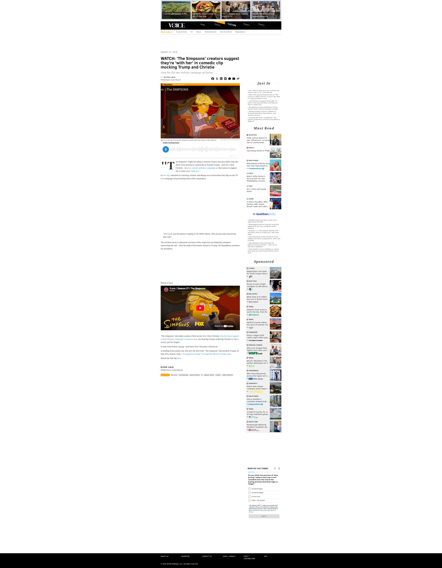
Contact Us (207, 556)
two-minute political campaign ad (203, 168)
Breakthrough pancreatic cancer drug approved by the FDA (262, 221)
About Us (164, 556)
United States (195, 375)
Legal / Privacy (229, 556)
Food (250, 186)
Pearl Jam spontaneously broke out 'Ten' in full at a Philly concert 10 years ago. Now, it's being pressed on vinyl (264, 96)
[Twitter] (217, 79)
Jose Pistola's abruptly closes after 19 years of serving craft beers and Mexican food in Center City (263, 103)
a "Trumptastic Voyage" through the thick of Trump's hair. (206, 354)
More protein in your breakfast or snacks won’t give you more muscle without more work (263, 251)
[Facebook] (213, 79)
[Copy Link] (238, 79)
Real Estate (252, 294)
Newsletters (240, 32)
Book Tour (252, 281)
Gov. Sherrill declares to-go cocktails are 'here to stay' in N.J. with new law (263, 91)
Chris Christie (227, 375)
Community (252, 383)
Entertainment (211, 32)
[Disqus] (200, 438)
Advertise (185, 556)
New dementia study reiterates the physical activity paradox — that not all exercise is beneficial (262, 245)
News (202, 24)
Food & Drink (181, 32)
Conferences (253, 371)
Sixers (251, 199)
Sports (261, 24)
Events (247, 24)
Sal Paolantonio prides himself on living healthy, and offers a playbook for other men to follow (264, 238)
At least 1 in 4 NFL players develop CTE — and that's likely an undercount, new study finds (264, 232)
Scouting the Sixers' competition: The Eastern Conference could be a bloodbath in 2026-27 (264, 119)
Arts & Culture (226, 32)
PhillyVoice (176, 25)
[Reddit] (225, 79)
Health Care (253, 422)
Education (252, 135)
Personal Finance (255, 345)
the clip (166, 175)
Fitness (251, 268)
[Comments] (229, 79)
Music (198, 32)
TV (191, 32)
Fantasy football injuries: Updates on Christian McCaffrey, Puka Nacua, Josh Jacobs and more (262, 113)
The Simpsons (179, 84)
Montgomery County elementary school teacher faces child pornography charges (263, 108)
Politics (168, 84)
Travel (251, 307)
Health (217, 24)
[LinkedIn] (221, 79)
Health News (253, 160)
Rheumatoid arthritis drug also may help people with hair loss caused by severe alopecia (263, 226)
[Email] (234, 79)
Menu (164, 25)
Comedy (218, 375)
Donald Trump (209, 375)
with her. (195, 171)
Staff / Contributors (249, 557)
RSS (265, 556)
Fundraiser (252, 332)
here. (179, 358)
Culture (232, 24)
